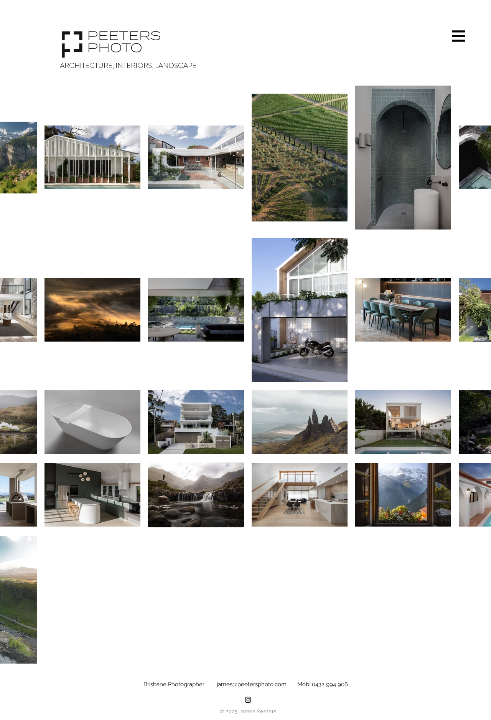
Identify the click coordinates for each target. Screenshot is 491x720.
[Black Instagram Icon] (248, 700)
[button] (458, 36)
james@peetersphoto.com (252, 684)
